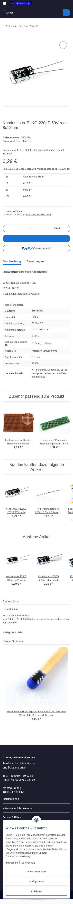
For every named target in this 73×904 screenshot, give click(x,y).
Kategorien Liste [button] (12, 632)
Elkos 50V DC (22, 141)
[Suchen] (66, 12)
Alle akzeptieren (36, 871)
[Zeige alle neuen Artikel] (69, 641)
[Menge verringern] (6, 228)
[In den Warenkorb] (5, 37)
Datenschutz (28, 862)
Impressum (12, 862)
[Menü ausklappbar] (4, 2)
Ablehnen (36, 891)
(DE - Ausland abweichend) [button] (38, 214)
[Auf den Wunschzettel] (63, 45)
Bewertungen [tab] (35, 261)
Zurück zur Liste (13, 26)
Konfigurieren (36, 881)
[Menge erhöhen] (66, 228)
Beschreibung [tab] (12, 261)
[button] (57, 3)
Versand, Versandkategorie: (42, 168)
